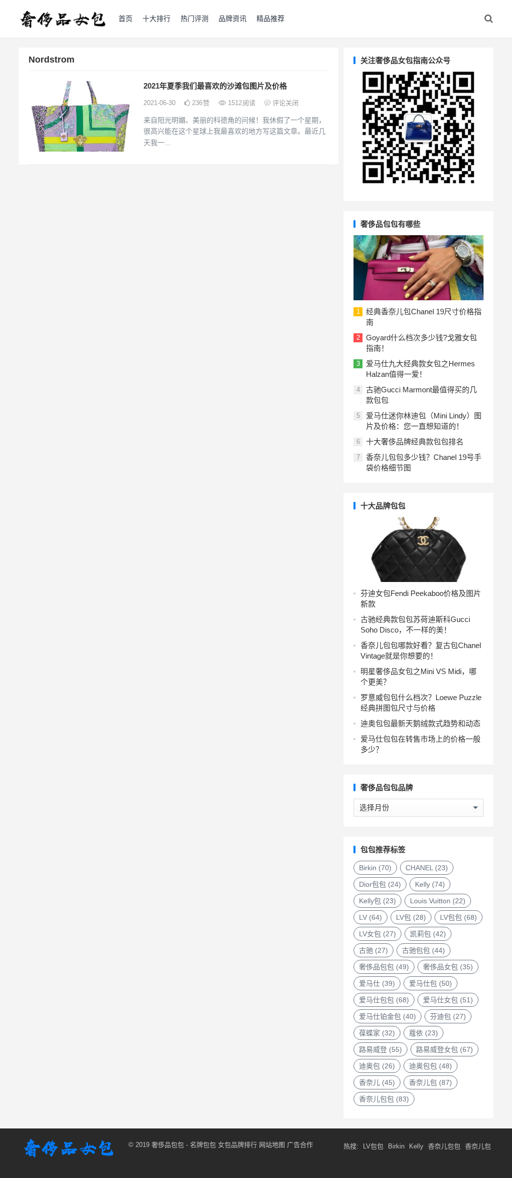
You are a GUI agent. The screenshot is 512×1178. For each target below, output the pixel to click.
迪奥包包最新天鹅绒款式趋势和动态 (420, 723)
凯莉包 (428, 934)
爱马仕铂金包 (387, 1016)
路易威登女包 (444, 1049)
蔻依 (423, 1033)
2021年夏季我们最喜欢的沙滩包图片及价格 (215, 86)
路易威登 (380, 1049)
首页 (125, 19)
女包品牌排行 (237, 1144)
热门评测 (194, 19)
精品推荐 (270, 19)
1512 (241, 103)
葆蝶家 (377, 1033)
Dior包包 (380, 884)
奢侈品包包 (384, 967)
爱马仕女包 (448, 1000)
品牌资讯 (232, 19)
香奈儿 (377, 1082)
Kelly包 (377, 901)
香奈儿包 (430, 1082)
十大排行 (156, 19)
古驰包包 (423, 950)
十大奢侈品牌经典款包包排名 (415, 441)
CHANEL (427, 868)
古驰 (373, 950)
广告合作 (300, 1144)
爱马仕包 (430, 983)
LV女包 (377, 934)
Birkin (375, 868)
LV (370, 917)
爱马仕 (377, 983)
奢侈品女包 (448, 967)
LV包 (411, 917)
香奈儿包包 (384, 1099)
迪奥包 (377, 1066)
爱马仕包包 (384, 1000)
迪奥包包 (430, 1066)
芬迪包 (448, 1016)
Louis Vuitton (438, 901)
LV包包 (458, 917)
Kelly (430, 884)
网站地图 (271, 1144)
